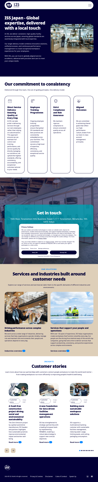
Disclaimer (49, 476)
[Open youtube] (91, 476)
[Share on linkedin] (87, 476)
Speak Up (72, 476)
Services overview (58, 351)
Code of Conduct (61, 476)
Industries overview (13, 351)
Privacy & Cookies (36, 476)
